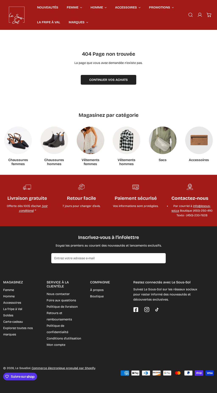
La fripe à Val (12, 309)
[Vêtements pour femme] (90, 140)
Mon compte (56, 345)
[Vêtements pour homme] (126, 140)
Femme (8, 290)
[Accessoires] (199, 140)
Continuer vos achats (108, 80)
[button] (209, 14)
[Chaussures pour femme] (18, 140)
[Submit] (160, 258)
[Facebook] (135, 310)
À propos (97, 290)
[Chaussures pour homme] (54, 140)
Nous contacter (58, 294)
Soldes (8, 315)
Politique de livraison (62, 307)
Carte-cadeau (13, 322)
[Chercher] (190, 14)
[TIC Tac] (157, 309)
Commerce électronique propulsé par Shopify (63, 368)
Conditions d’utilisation (64, 338)
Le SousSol (22, 368)
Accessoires (12, 303)
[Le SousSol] (17, 15)
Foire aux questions (61, 300)
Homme (9, 296)
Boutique (97, 296)
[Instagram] (146, 310)
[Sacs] (163, 140)
